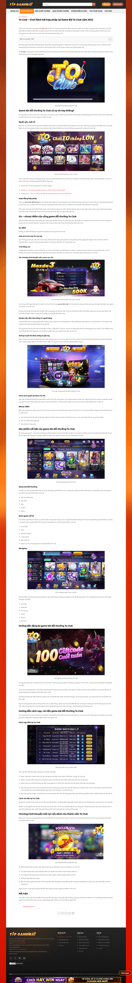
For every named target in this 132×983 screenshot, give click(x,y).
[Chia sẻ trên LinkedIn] (73, 913)
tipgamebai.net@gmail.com (19, 949)
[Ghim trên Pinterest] (69, 913)
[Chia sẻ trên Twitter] (62, 913)
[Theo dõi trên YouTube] (20, 958)
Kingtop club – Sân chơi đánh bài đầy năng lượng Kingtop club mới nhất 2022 (46, 193)
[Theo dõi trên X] (15, 958)
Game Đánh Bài (27, 11)
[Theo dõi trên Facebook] (11, 958)
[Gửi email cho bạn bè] (66, 913)
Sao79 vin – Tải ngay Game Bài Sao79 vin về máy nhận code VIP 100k (43, 190)
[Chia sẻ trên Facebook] (59, 913)
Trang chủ (14, 11)
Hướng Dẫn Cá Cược (79, 11)
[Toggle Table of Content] (109, 39)
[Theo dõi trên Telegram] (24, 958)
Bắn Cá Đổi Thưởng (42, 11)
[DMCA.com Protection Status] (16, 963)
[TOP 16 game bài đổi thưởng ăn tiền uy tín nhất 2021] (21, 4)
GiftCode (108, 11)
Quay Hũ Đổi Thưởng (61, 11)
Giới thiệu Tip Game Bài (65, 937)
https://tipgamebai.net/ (19, 943)
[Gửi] (93, 4)
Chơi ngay (125, 973)
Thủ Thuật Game (95, 11)
